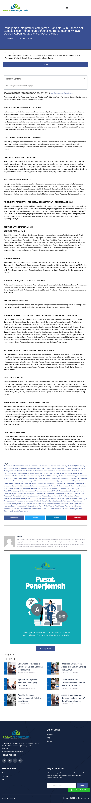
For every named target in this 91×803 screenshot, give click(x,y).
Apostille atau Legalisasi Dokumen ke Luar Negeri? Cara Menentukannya (73, 698)
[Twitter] (10, 760)
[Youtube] (20, 760)
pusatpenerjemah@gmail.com (62, 93)
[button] (84, 79)
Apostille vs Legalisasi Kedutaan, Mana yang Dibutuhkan (27, 682)
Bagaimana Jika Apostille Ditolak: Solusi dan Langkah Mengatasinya (30, 667)
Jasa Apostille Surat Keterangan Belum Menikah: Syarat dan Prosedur (74, 682)
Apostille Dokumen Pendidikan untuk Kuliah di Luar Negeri (29, 698)
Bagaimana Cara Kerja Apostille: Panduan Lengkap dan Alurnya (73, 667)
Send (82, 785)
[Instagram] (15, 760)
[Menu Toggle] (67, 8)
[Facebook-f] (4, 760)
